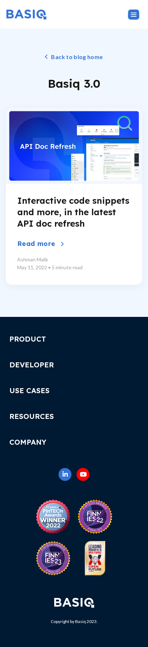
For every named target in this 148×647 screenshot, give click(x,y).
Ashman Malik (32, 259)
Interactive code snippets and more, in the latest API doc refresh (73, 212)
